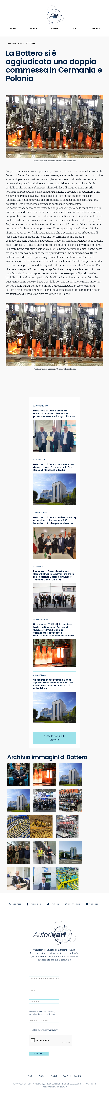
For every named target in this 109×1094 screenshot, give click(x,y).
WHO (13, 28)
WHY (75, 28)
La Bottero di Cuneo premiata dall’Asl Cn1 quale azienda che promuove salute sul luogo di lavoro (54, 413)
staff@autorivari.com (50, 1086)
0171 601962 (91, 1083)
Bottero (30, 43)
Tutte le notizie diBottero (54, 737)
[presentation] (50, 1040)
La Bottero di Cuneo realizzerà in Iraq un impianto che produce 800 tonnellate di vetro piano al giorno (54, 520)
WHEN (54, 28)
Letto (44, 1030)
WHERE (96, 28)
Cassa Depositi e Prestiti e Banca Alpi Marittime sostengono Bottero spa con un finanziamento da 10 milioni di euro (53, 684)
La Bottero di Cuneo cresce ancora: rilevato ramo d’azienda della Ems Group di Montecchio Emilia (53, 467)
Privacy (63, 1086)
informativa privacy (47, 1030)
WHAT (33, 28)
